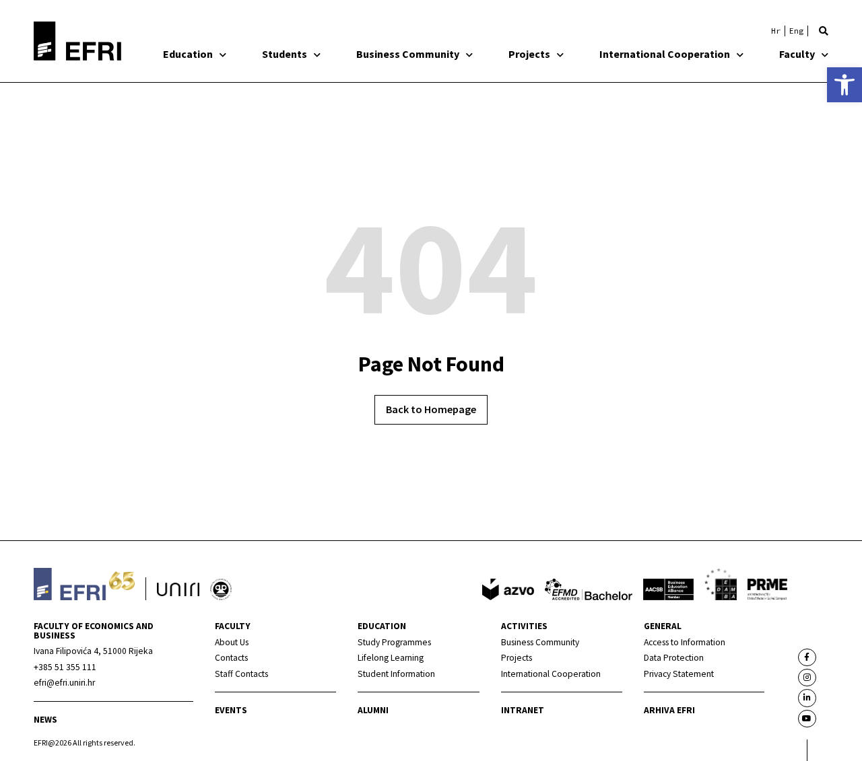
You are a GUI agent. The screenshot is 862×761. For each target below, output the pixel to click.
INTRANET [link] (522, 710)
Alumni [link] (373, 710)
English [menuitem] (796, 31)
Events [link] (231, 710)
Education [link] (188, 54)
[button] (823, 31)
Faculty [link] (797, 54)
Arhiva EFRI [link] (669, 710)
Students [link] (284, 54)
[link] (844, 84)
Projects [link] (529, 54)
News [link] (45, 719)
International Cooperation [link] (664, 54)
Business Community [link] (407, 54)
